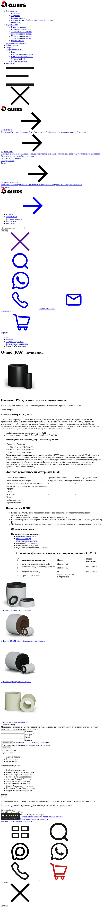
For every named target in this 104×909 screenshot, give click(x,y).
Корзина (4, 331)
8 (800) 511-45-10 (47, 309)
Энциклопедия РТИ (10, 182)
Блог (13, 52)
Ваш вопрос (30, 740)
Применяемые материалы (22, 57)
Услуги (4, 163)
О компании (6, 130)
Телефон (29, 734)
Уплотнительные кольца (21, 31)
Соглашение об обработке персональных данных (32, 20)
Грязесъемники (17, 41)
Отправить (6, 748)
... (7, 337)
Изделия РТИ (7, 151)
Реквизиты (16, 22)
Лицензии (15, 16)
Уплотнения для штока (21, 38)
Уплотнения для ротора (21, 36)
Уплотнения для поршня (21, 34)
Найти (4, 231)
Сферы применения (19, 61)
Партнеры (15, 13)
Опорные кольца (18, 27)
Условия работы (18, 18)
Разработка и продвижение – (16, 821)
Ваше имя (29, 731)
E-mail (27, 737)
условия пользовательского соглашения (33, 745)
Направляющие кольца (21, 29)
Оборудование (7, 161)
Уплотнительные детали (26, 541)
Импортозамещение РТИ (22, 54)
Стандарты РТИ (18, 59)
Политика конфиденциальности (34, 819)
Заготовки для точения (11, 158)
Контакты (5, 187)
